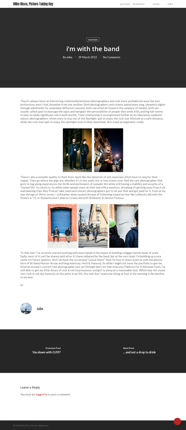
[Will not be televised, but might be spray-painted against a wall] (124, 249)
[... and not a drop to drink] (139, 351)
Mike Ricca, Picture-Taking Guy (33, 4)
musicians (93, 39)
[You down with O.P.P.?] (46, 351)
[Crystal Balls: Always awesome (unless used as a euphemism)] (77, 173)
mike (69, 57)
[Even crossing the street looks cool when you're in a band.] (93, 249)
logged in (41, 394)
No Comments (111, 57)
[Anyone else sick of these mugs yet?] (62, 249)
